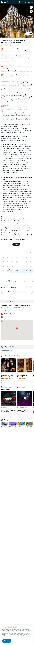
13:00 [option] (25, 281)
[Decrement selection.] (26, 287)
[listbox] (17, 281)
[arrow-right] (32, 281)
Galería (30, 33)
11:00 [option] (5, 281)
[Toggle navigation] (32, 2)
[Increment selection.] (31, 287)
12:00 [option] (15, 281)
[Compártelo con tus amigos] (31, 7)
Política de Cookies (24, 633)
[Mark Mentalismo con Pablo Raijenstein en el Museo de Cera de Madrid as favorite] (14, 359)
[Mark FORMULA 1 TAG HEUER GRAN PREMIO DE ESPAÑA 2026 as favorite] (14, 393)
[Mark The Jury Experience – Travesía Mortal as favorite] (30, 393)
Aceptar (6, 641)
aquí (7, 51)
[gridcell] (8, 271)
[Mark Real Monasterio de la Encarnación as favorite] (30, 359)
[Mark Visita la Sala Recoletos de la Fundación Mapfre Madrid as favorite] (31, 11)
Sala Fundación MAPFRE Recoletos (16, 305)
